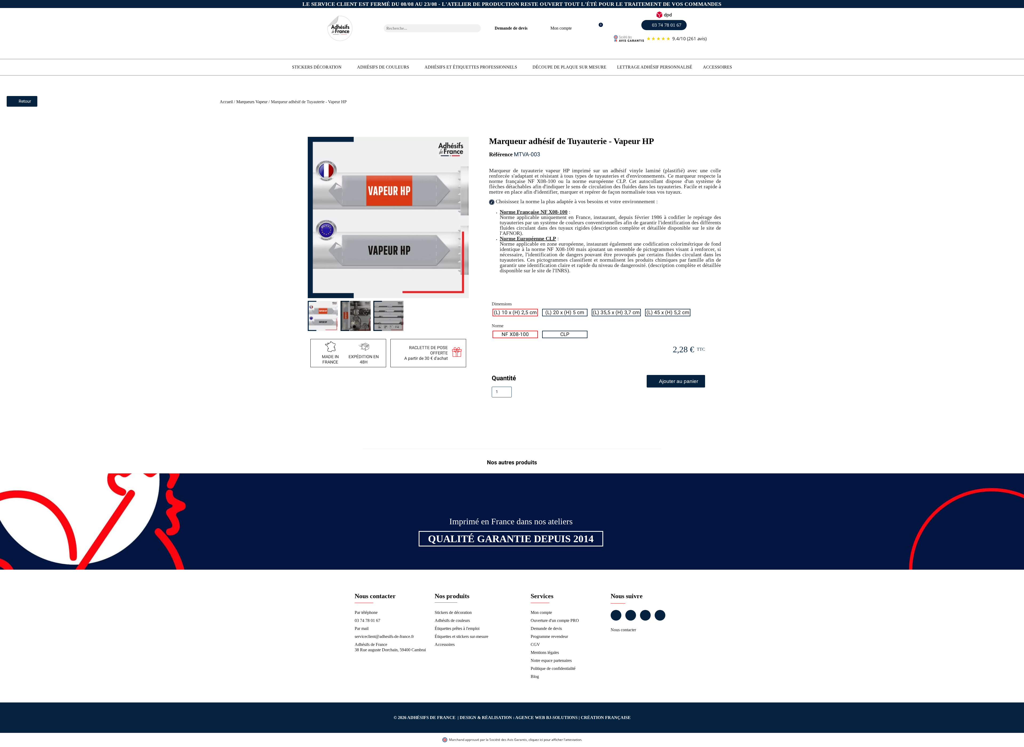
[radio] (515, 312)
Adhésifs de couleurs (383, 67)
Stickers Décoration (317, 67)
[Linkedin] (645, 615)
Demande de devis (511, 28)
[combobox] (425, 28)
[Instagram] (630, 615)
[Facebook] (616, 615)
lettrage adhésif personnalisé (654, 67)
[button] (598, 28)
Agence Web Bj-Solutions (546, 717)
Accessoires (717, 67)
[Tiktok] (660, 615)
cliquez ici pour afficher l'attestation (555, 739)
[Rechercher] (477, 28)
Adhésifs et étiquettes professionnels (471, 67)
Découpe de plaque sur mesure (569, 67)
